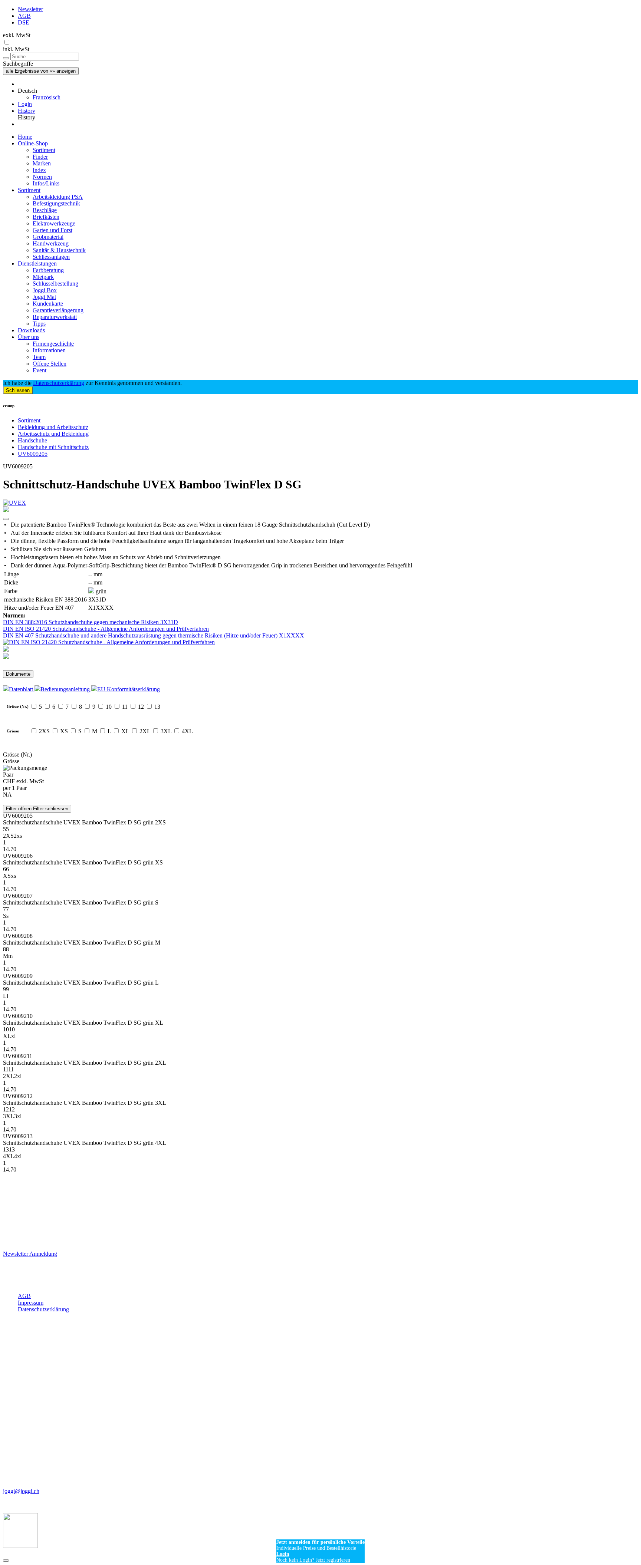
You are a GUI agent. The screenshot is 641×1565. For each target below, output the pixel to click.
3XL (166, 731)
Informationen (49, 350)
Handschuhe (32, 440)
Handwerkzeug (51, 243)
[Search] (6, 58)
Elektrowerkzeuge (54, 223)
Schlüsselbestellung (55, 283)
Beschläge (45, 210)
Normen (42, 177)
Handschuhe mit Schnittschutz (53, 447)
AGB (24, 16)
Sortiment (44, 150)
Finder (40, 157)
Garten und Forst (52, 230)
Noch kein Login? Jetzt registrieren (313, 1560)
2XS (44, 731)
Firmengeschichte (53, 343)
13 (157, 707)
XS (64, 731)
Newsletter (30, 9)
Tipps (39, 323)
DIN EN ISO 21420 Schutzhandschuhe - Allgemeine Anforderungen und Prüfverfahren (106, 629)
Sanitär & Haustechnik (59, 250)
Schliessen (18, 390)
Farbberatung (48, 270)
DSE (23, 22)
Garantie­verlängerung (58, 310)
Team (39, 357)
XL (125, 731)
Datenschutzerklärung (58, 383)
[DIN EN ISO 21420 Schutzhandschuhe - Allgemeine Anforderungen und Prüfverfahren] (320, 642)
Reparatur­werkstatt (55, 317)
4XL (187, 731)
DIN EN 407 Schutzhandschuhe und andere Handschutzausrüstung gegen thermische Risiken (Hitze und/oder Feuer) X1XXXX (153, 635)
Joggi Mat (44, 297)
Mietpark (43, 277)
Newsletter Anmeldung (30, 1254)
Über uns (28, 337)
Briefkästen (46, 217)
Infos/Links (46, 183)
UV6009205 (32, 454)
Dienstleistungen (37, 263)
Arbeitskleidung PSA (58, 197)
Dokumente (18, 674)
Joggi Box (45, 290)
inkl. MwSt (16, 49)
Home (25, 137)
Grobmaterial (48, 237)
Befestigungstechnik (56, 203)
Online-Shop (33, 143)
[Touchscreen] (320, 649)
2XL (144, 731)
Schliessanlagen (51, 257)
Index (39, 170)
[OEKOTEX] (320, 656)
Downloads (31, 330)
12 (141, 707)
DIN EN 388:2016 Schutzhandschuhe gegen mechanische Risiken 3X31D (90, 622)
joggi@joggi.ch (21, 1491)
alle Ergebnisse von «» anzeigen (41, 71)
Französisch (46, 97)
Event (39, 370)
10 (109, 707)
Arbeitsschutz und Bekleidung (53, 434)
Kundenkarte (48, 303)
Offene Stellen (49, 363)
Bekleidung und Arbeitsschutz (53, 427)
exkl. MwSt (16, 35)
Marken (42, 163)
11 (125, 707)
